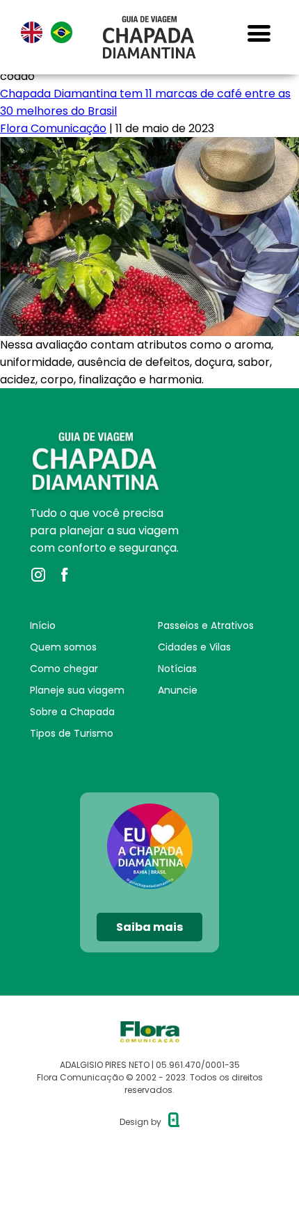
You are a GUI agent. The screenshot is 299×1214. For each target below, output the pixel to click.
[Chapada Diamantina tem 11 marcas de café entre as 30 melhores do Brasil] (149, 146)
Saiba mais (149, 927)
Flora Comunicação (53, 128)
